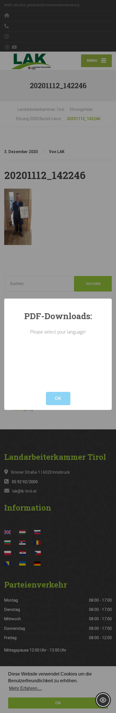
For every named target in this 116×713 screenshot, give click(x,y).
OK (58, 398)
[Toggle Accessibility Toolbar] (103, 700)
